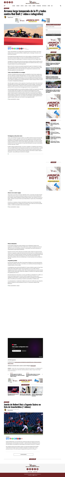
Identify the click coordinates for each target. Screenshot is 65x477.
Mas (51, 5)
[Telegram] (16, 48)
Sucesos (26, 5)
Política (30, 5)
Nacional (13, 5)
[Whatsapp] (14, 48)
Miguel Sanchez (10, 17)
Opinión (49, 5)
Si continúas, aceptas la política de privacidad (54, 33)
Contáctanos (35, 471)
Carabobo (17, 5)
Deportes (22, 5)
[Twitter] (10, 48)
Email (46, 29)
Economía (33, 5)
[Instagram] (12, 48)
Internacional (39, 5)
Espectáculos (44, 5)
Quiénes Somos (30, 471)
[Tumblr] (22, 48)
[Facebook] (9, 48)
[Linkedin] (18, 48)
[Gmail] (23, 48)
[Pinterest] (20, 48)
